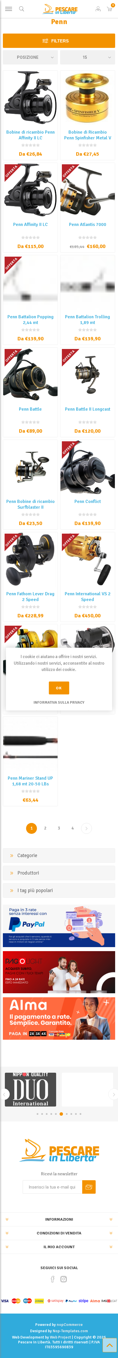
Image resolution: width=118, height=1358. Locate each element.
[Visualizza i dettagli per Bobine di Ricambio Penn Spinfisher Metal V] (87, 98)
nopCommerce (70, 1324)
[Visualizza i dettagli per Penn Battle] (30, 375)
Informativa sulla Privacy (59, 702)
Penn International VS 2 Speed (88, 596)
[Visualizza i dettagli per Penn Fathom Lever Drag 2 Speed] (30, 559)
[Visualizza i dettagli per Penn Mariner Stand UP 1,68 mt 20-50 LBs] (30, 744)
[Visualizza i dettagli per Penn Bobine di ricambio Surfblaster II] (30, 467)
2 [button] (42, 1114)
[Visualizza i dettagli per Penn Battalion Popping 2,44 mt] (30, 282)
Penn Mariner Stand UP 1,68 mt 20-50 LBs (30, 781)
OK (59, 687)
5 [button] (56, 1114)
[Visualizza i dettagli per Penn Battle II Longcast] (87, 375)
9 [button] (76, 1114)
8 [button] (71, 1114)
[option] (30, 1090)
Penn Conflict (87, 501)
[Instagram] (63, 1279)
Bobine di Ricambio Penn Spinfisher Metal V (87, 135)
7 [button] (66, 1114)
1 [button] (37, 1114)
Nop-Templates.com (70, 1330)
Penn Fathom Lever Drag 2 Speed (30, 596)
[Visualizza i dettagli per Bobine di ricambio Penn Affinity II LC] (30, 98)
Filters (60, 40)
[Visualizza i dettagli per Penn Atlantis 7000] (87, 190)
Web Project (60, 1337)
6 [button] (60, 1114)
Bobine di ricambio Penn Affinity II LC (30, 135)
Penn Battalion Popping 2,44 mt (30, 319)
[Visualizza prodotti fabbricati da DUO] (30, 1090)
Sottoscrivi (89, 1187)
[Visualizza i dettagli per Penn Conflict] (87, 467)
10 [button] (80, 1114)
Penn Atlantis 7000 (87, 224)
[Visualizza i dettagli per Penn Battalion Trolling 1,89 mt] (87, 282)
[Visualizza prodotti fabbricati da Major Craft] (87, 1090)
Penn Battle (30, 409)
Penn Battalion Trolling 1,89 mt (87, 319)
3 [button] (47, 1114)
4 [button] (51, 1114)
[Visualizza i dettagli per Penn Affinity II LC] (30, 190)
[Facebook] (52, 1279)
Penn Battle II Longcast (87, 409)
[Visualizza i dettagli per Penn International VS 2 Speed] (87, 559)
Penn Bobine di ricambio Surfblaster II (30, 504)
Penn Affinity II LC (30, 224)
